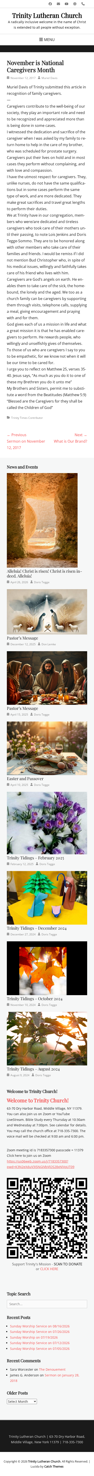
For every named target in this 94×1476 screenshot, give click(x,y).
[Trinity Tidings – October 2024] (47, 968)
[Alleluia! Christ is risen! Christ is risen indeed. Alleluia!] (42, 520)
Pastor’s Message (22, 638)
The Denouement (52, 1369)
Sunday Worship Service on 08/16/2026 (40, 1326)
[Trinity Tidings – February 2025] (47, 822)
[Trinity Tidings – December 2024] (47, 897)
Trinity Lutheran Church (47, 15)
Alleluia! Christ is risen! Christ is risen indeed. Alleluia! (44, 573)
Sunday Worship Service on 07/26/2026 (40, 1331)
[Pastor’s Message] (47, 611)
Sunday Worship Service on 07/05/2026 (40, 1348)
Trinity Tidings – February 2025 (35, 858)
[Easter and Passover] (47, 748)
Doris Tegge (42, 582)
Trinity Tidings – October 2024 (35, 998)
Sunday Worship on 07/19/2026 (34, 1337)
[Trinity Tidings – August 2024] (47, 1038)
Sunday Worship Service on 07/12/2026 (40, 1343)
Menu (49, 39)
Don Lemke (49, 644)
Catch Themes (53, 1466)
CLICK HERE (49, 1268)
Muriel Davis (49, 78)
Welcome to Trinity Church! (38, 1100)
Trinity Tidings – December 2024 (37, 928)
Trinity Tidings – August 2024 (33, 1069)
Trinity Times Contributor (27, 418)
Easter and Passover (25, 778)
